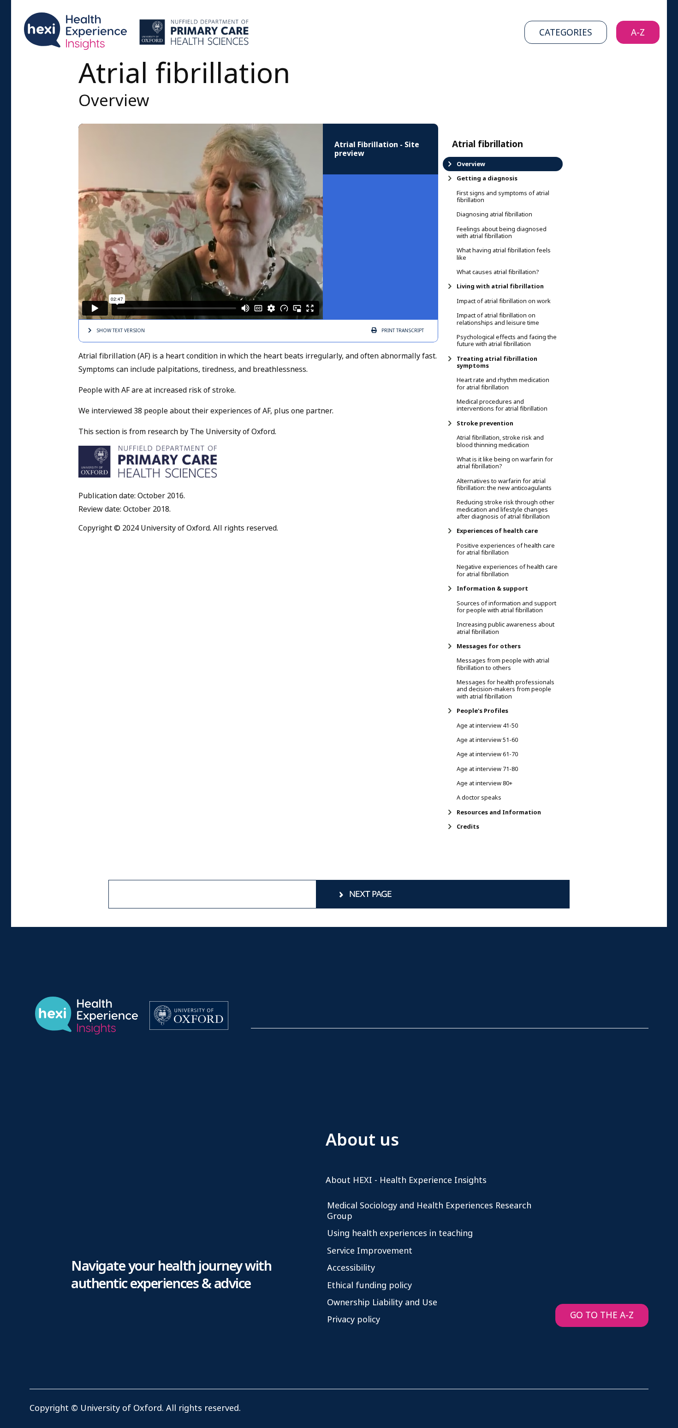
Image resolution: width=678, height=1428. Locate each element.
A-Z (638, 32)
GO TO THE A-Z (602, 1315)
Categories (565, 32)
